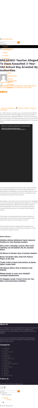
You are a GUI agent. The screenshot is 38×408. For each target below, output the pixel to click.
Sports (6, 370)
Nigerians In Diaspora (11, 363)
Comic (6, 350)
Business (7, 58)
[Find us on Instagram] (6, 92)
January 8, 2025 (5, 82)
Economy (7, 355)
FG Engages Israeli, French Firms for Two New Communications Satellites (17, 280)
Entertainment (9, 358)
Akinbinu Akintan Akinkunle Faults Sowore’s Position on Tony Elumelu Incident (17, 241)
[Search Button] (18, 42)
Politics (6, 55)
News (5, 52)
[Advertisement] (19, 19)
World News (8, 375)
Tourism (6, 372)
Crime (9, 73)
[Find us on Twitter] (3, 92)
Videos (6, 373)
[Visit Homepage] (6, 39)
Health (6, 360)
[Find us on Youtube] (5, 92)
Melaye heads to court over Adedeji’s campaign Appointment (15, 274)
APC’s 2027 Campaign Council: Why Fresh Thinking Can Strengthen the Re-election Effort (17, 248)
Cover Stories (8, 352)
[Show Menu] (0, 50)
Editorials (10, 84)
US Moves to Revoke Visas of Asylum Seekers (18, 253)
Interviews (7, 362)
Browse (6, 398)
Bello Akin (13, 80)
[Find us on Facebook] (1, 92)
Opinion (6, 365)
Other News (8, 367)
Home (6, 46)
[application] (16, 153)
